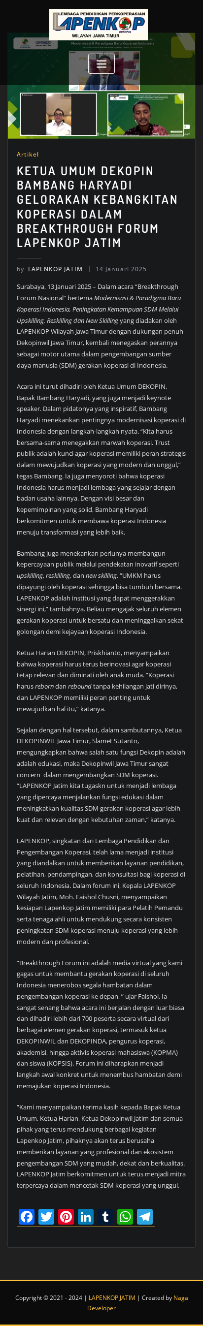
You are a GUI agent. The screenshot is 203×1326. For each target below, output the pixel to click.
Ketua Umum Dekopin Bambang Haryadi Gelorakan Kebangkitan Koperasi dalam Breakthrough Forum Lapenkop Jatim (97, 206)
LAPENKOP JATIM (50, 269)
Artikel (28, 154)
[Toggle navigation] (101, 64)
